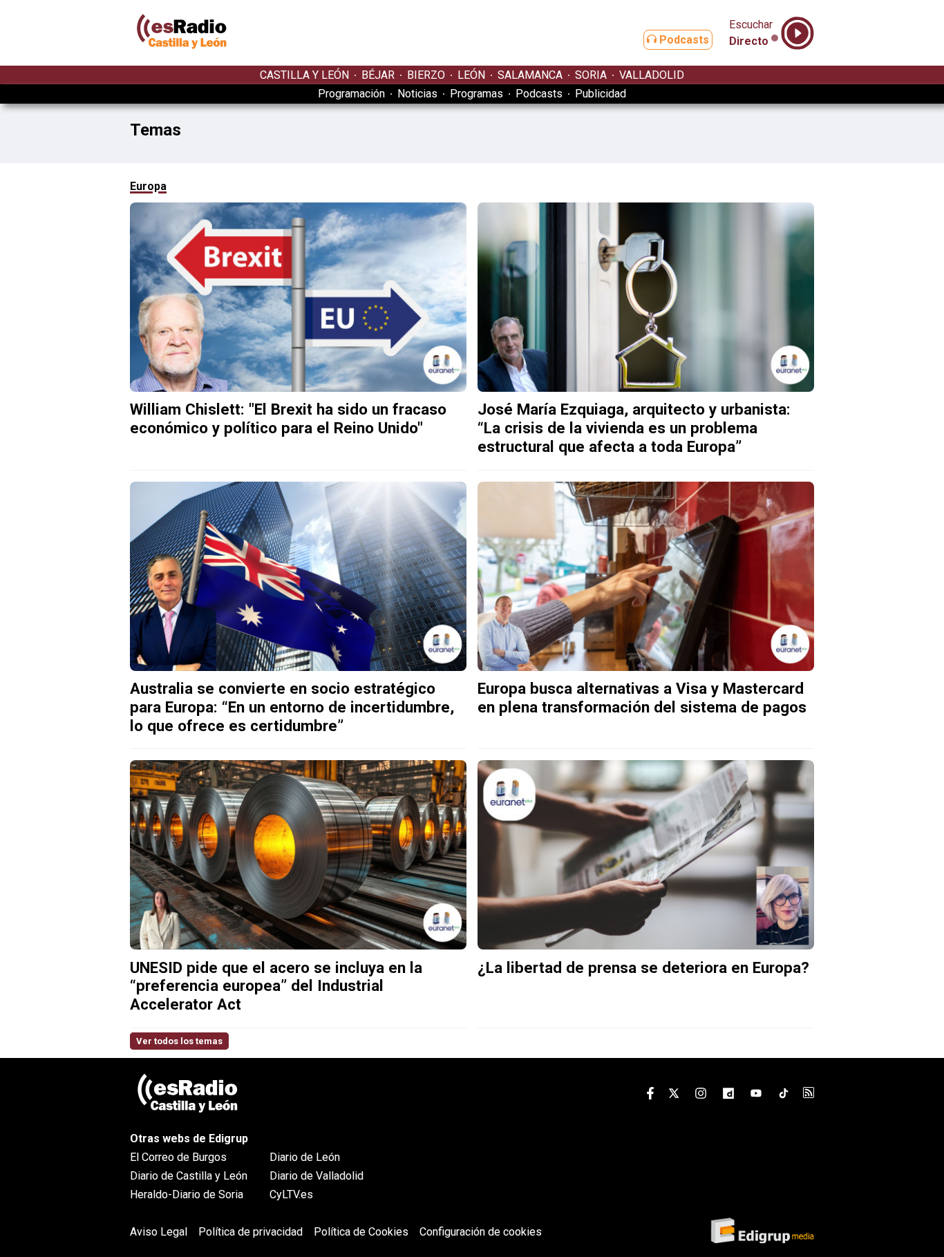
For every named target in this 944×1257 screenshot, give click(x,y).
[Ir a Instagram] (700, 1095)
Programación (351, 93)
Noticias (417, 93)
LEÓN (471, 75)
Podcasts (683, 39)
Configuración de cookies (480, 1231)
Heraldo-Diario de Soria (186, 1194)
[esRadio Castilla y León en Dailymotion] (728, 1095)
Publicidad (600, 93)
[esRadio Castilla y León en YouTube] (756, 1095)
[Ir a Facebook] (650, 1095)
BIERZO (426, 75)
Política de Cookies (361, 1231)
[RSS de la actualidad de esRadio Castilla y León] (808, 1094)
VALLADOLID (651, 75)
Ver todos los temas (179, 1041)
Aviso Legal (158, 1231)
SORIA (591, 75)
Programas (476, 93)
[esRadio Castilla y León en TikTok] (783, 1095)
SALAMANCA (530, 75)
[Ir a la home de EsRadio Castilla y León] (182, 59)
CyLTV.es (291, 1194)
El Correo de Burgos (178, 1157)
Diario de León (305, 1157)
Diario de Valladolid (317, 1175)
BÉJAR (378, 75)
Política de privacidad (250, 1231)
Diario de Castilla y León (188, 1175)
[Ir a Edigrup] (762, 1232)
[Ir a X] (673, 1095)
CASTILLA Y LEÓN (304, 75)
